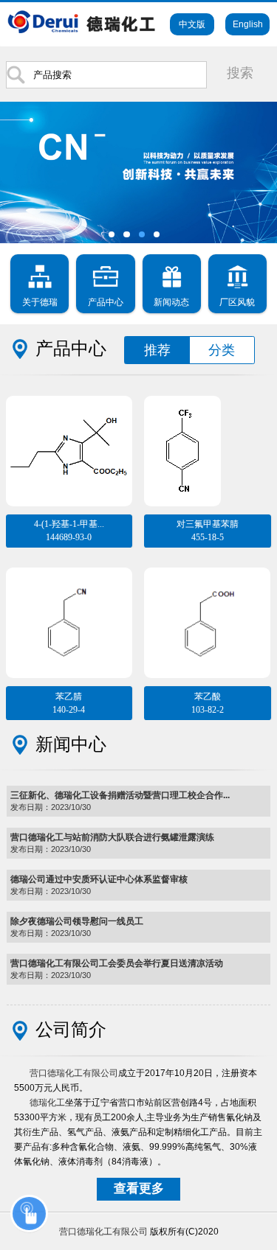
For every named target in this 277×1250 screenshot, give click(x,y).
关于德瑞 (40, 302)
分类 (221, 350)
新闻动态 (171, 302)
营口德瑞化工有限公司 (74, 1073)
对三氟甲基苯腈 (208, 530)
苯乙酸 (207, 703)
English (248, 24)
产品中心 (105, 302)
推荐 (157, 350)
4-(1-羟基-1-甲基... (69, 530)
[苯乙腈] (69, 613)
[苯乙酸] (207, 613)
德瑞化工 (47, 1102)
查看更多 (139, 1188)
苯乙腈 (68, 703)
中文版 (192, 24)
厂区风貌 (237, 302)
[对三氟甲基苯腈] (207, 441)
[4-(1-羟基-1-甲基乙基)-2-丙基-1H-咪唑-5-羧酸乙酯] (69, 441)
